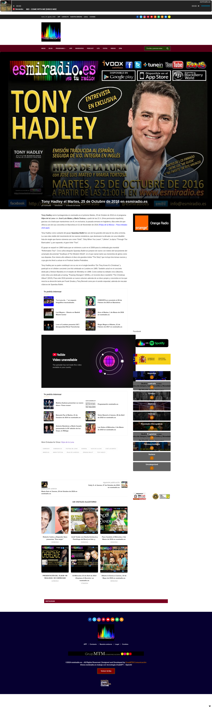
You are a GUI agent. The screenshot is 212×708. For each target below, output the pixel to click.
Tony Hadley (101, 452)
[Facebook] (137, 16)
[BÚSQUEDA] (167, 48)
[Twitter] (141, 16)
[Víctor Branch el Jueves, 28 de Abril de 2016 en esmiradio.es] (91, 416)
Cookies (92, 16)
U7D (98, 48)
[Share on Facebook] (86, 476)
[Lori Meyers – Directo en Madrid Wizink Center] (49, 313)
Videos (113, 48)
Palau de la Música (73, 452)
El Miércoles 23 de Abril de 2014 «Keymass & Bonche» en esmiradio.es (84, 578)
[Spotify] (158, 16)
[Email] (165, 16)
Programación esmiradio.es (108, 404)
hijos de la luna (96, 448)
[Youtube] (151, 16)
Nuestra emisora (76, 16)
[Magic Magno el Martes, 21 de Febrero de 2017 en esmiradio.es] (91, 326)
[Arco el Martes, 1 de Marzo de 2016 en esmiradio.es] (91, 313)
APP (59, 16)
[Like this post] (80, 476)
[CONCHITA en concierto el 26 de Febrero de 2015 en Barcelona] (91, 301)
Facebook (137, 331)
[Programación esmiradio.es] (91, 404)
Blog (50, 48)
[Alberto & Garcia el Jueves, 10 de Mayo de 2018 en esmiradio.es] (114, 559)
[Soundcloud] (155, 16)
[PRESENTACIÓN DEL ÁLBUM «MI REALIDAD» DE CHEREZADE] (55, 559)
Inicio (43, 48)
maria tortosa (58, 452)
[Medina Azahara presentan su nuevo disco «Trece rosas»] (49, 404)
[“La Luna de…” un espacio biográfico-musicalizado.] (49, 301)
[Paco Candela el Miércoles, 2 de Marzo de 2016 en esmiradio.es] (114, 520)
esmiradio (47, 205)
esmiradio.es (57, 448)
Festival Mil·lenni (72, 448)
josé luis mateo (110, 448)
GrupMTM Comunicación (136, 662)
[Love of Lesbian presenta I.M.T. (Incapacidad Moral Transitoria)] (49, 326)
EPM (120, 48)
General (84, 448)
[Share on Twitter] (91, 476)
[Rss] (162, 16)
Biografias (79, 48)
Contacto (65, 16)
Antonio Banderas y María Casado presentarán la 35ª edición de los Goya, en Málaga (69, 428)
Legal (86, 16)
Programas (60, 48)
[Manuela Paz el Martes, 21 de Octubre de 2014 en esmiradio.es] (49, 416)
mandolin (46, 452)
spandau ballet (88, 452)
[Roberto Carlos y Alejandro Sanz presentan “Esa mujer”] (55, 520)
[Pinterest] (148, 16)
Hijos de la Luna (67, 442)
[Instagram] (144, 16)
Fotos (105, 48)
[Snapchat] (169, 16)
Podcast (90, 48)
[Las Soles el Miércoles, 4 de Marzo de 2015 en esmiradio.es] (91, 428)
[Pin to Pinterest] (96, 476)
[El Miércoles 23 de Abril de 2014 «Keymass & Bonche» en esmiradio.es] (84, 559)
